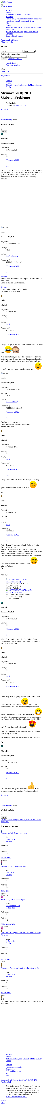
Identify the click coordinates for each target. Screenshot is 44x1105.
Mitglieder (9, 34)
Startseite (9, 10)
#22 (7, 635)
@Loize (4, 287)
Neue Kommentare (23, 27)
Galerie (8, 25)
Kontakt (9, 1065)
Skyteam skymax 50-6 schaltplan (13, 900)
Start (7, 1073)
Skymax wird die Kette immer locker (14, 833)
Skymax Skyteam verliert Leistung (14, 866)
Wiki (7, 23)
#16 (7, 166)
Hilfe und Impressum (13, 1071)
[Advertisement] (22, 204)
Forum (8, 12)
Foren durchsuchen (24, 15)
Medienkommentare (34, 19)
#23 (7, 692)
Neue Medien (22, 19)
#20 (7, 476)
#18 (7, 340)
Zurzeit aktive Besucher (14, 36)
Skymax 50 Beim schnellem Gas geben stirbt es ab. (20, 968)
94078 (8, 324)
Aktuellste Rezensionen (14, 32)
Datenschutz (10, 1069)
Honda (8, 943)
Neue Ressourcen (12, 21)
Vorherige (4, 109)
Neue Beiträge (11, 15)
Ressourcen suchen (31, 32)
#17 (7, 272)
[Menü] (2, 4)
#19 (7, 418)
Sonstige (9, 841)
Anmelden (5, 71)
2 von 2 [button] (16, 119)
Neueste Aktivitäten (26, 21)
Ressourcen (10, 29)
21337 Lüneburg (12, 256)
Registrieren (5, 75)
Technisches (10, 908)
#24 (7, 779)
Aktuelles (9, 17)
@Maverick (5, 276)
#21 (7, 541)
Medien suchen (36, 27)
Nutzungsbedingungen (14, 1067)
